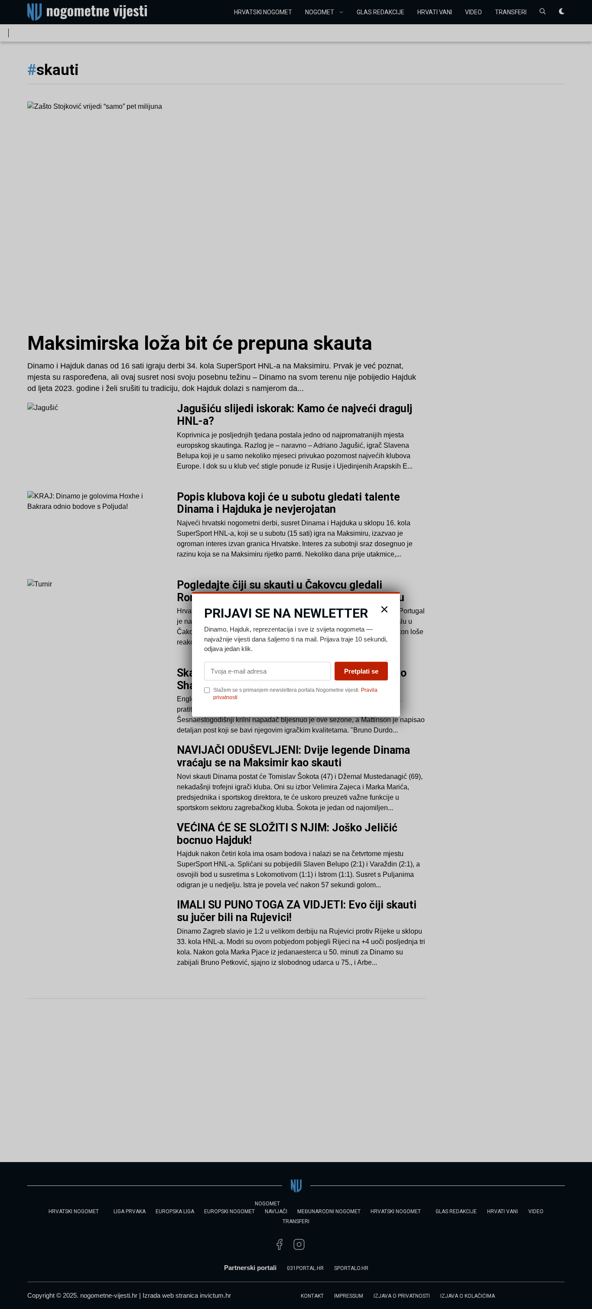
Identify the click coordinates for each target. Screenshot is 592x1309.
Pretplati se (361, 670)
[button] (384, 609)
